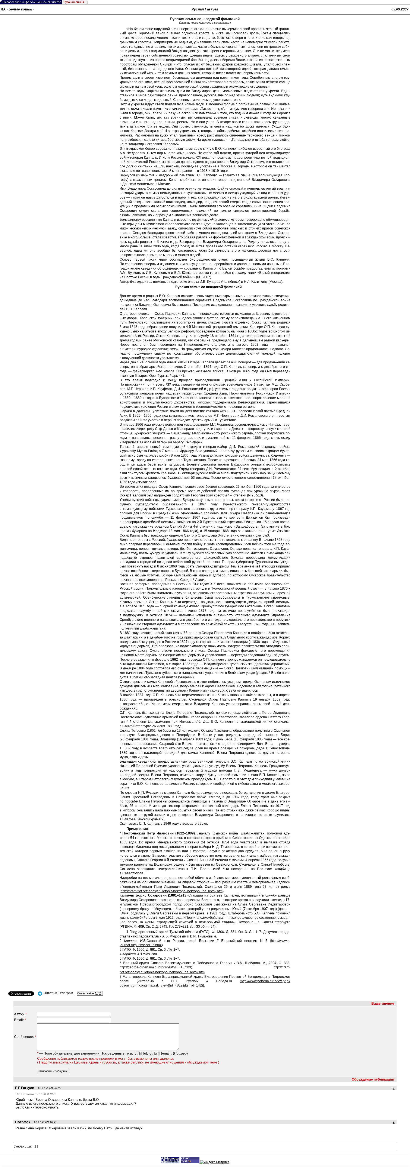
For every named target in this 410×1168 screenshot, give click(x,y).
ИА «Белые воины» (17, 9)
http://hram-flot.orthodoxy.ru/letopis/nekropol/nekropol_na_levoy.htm (172, 891)
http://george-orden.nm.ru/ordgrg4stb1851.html (155, 967)
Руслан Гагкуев (205, 9)
